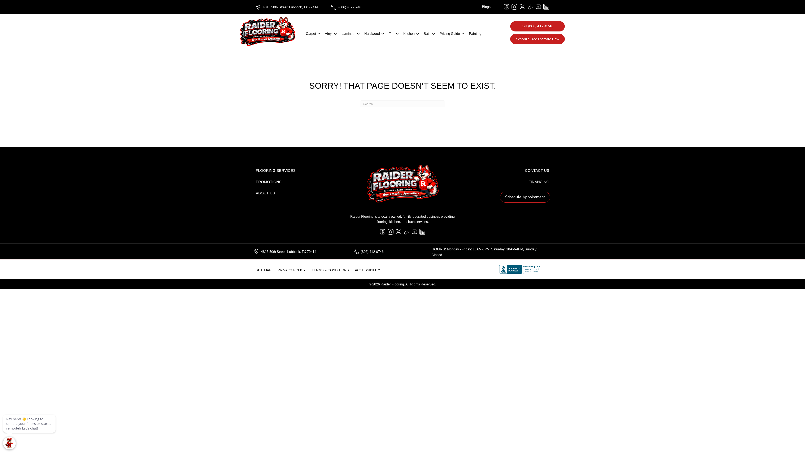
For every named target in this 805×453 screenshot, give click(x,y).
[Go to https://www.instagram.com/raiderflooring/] (514, 7)
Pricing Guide (450, 33)
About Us (265, 193)
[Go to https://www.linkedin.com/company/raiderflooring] (546, 7)
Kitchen (409, 33)
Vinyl (328, 33)
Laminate (348, 33)
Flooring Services (276, 170)
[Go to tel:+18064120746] (364, 7)
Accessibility (367, 270)
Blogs (486, 7)
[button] (319, 33)
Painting (475, 33)
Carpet (311, 33)
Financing (538, 182)
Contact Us (537, 170)
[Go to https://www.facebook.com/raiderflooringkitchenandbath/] (506, 7)
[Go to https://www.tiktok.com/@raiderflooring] (530, 7)
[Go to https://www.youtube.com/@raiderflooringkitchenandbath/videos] (538, 7)
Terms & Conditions (330, 270)
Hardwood (372, 33)
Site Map (263, 270)
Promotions (269, 182)
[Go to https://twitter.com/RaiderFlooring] (522, 7)
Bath (427, 33)
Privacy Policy (292, 270)
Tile (391, 33)
